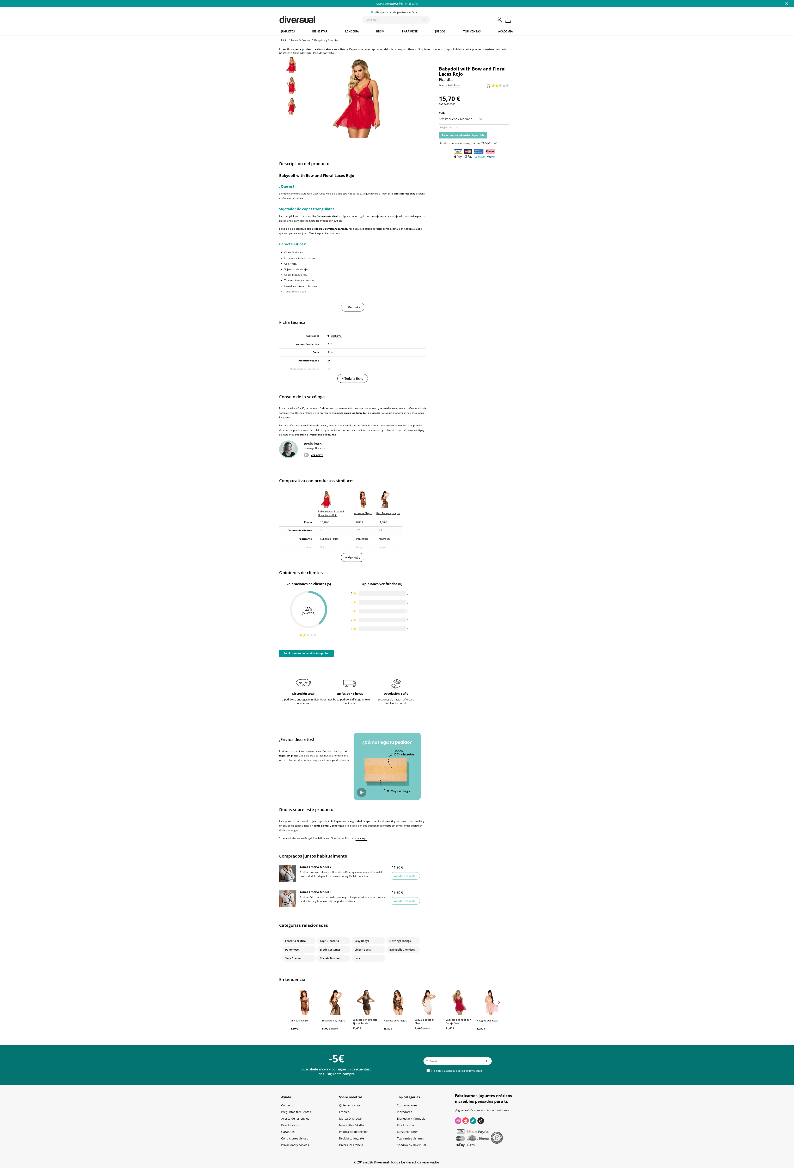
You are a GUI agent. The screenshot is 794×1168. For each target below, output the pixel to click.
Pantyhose (292, 949)
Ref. (441, 104)
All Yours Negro (300, 1020)
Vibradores (404, 1112)
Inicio (284, 40)
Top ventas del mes (410, 1138)
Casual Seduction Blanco (424, 1021)
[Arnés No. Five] (287, 898)
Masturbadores (407, 1132)
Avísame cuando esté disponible (462, 135)
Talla (442, 113)
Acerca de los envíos (295, 1118)
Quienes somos (349, 1105)
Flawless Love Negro (395, 1020)
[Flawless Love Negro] (397, 1002)
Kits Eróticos (405, 1125)
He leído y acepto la (456, 1071)
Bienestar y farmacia (411, 1118)
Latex (358, 958)
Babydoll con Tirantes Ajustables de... (365, 1021)
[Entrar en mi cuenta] (500, 20)
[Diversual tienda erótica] (312, 18)
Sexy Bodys (362, 941)
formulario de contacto (320, 53)
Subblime (336, 336)
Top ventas (472, 31)
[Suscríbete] (486, 1062)
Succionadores (407, 1105)
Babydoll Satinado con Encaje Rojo (458, 1021)
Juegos (440, 31)
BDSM (380, 31)
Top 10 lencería (329, 941)
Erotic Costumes (330, 949)
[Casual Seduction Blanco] (428, 1002)
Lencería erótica (295, 941)
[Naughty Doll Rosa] (490, 1002)
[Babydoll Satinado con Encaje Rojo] (459, 1002)
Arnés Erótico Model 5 (315, 892)
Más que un (397, 3)
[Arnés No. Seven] (287, 873)
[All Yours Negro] (304, 1002)
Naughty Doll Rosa (487, 1020)
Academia (505, 31)
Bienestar (320, 31)
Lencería (352, 31)
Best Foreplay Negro (333, 1020)
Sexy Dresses (293, 958)
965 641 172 (489, 143)
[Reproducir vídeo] (361, 792)
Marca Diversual (350, 1118)
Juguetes (288, 31)
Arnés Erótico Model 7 (315, 867)
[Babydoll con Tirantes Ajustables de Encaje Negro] (366, 1002)
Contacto (287, 1105)
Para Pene (410, 31)
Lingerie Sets (363, 949)
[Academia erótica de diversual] (473, 1120)
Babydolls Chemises (402, 949)
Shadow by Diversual (411, 1145)
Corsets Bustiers (330, 958)
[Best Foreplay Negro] (335, 1002)
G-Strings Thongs (400, 941)
